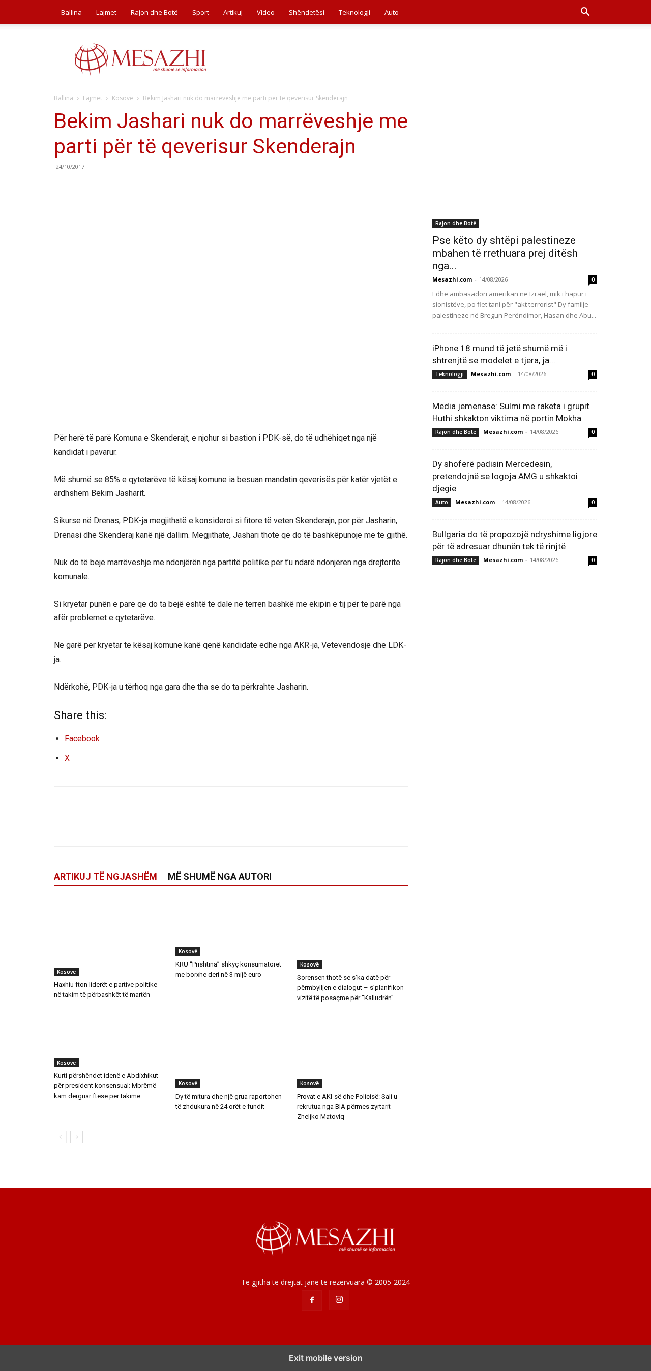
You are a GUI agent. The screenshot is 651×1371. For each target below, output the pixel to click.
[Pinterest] (111, 189)
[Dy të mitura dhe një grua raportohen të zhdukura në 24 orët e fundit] (230, 1050)
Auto (391, 12)
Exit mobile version (326, 1358)
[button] (585, 13)
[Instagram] (339, 1300)
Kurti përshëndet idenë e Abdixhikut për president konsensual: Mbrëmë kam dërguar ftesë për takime (106, 1086)
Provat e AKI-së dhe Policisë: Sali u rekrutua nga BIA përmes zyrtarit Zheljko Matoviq (347, 1106)
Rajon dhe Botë (154, 12)
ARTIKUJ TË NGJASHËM (105, 876)
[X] (87, 189)
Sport (200, 12)
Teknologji (354, 12)
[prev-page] (60, 1137)
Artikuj (233, 12)
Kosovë (122, 98)
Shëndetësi (306, 12)
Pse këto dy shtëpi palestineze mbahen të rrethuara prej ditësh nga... (505, 253)
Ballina (71, 12)
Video (266, 12)
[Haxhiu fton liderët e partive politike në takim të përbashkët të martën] (109, 938)
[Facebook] (64, 189)
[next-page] (76, 1137)
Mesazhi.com (452, 279)
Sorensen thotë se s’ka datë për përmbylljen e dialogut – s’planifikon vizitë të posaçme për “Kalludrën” (350, 988)
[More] (158, 189)
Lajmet (106, 12)
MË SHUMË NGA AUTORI (220, 876)
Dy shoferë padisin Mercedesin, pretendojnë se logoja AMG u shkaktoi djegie (505, 476)
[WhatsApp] (134, 189)
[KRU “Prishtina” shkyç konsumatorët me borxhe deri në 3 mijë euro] (230, 928)
